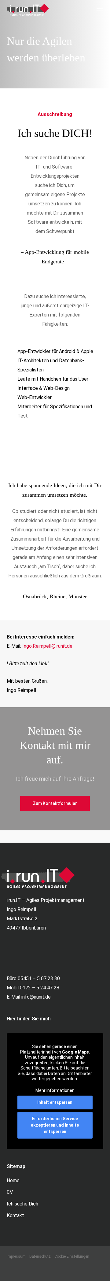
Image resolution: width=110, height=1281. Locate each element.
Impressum (16, 1256)
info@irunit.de (36, 997)
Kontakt (15, 1215)
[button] (100, 10)
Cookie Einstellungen (71, 1256)
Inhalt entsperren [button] (54, 1102)
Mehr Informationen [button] (55, 1090)
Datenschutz (40, 1256)
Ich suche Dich (22, 1204)
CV (10, 1192)
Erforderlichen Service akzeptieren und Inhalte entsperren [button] (55, 1125)
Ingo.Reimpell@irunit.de (47, 646)
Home (13, 1180)
